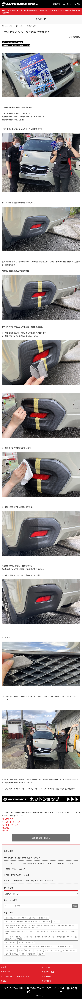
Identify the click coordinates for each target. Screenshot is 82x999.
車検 (4, 10)
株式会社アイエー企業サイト (43, 988)
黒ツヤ (41, 954)
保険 (73, 10)
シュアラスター (10, 950)
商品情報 (67, 10)
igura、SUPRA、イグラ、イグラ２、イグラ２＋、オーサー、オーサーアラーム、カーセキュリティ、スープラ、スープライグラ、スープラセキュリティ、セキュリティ (40, 926)
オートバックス (10, 943)
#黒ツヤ (5, 831)
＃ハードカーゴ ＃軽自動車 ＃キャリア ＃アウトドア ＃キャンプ (27, 922)
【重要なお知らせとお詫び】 (15, 869)
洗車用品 (15, 954)
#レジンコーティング (10, 825)
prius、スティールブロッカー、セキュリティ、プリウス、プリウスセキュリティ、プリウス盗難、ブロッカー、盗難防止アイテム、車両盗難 (41, 938)
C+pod (56, 922)
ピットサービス (12, 10)
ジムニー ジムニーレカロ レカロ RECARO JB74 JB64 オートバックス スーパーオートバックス (38, 946)
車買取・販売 (32, 10)
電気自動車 (31, 954)
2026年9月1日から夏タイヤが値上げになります (22, 857)
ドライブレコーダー (25, 950)
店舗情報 (5, 12)
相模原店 (33, 4)
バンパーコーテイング (52, 950)
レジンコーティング (69, 950)
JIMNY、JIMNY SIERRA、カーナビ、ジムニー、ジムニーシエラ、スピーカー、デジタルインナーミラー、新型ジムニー (40, 932)
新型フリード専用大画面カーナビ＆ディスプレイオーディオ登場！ (29, 880)
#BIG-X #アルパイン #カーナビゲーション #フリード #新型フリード (26, 918)
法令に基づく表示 (68, 989)
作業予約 (22, 10)
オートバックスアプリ (26, 943)
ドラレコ (38, 950)
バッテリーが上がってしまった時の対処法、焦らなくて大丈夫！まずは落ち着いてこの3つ (38, 863)
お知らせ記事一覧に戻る (41, 838)
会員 (6, 954)
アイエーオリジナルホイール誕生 (16, 874)
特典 (23, 954)
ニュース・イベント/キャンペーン (51, 10)
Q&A (78, 10)
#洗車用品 (6, 828)
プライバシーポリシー (15, 989)
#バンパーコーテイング (11, 822)
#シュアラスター (8, 819)
